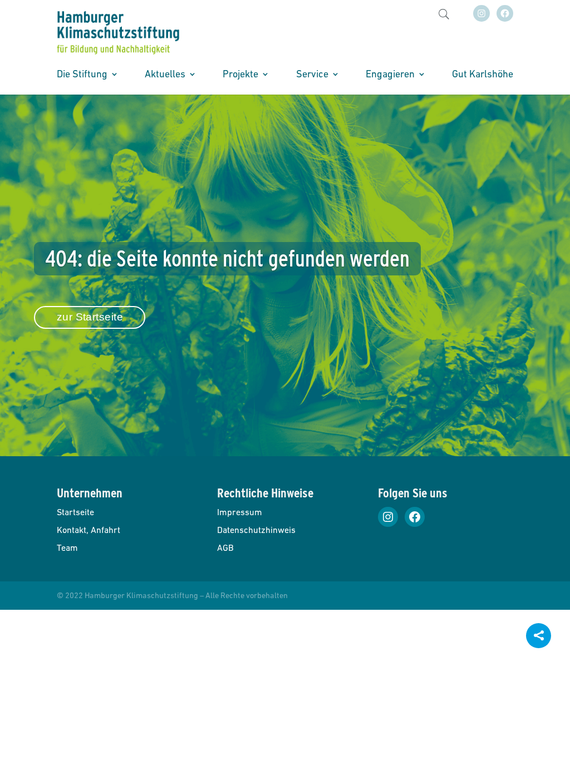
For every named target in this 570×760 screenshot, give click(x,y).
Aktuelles (165, 75)
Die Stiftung (82, 75)
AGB (225, 547)
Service (312, 75)
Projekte (240, 75)
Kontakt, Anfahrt (88, 530)
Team (67, 547)
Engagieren (390, 75)
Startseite (75, 512)
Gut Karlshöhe (482, 75)
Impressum (239, 512)
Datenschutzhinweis (256, 530)
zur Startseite (90, 317)
